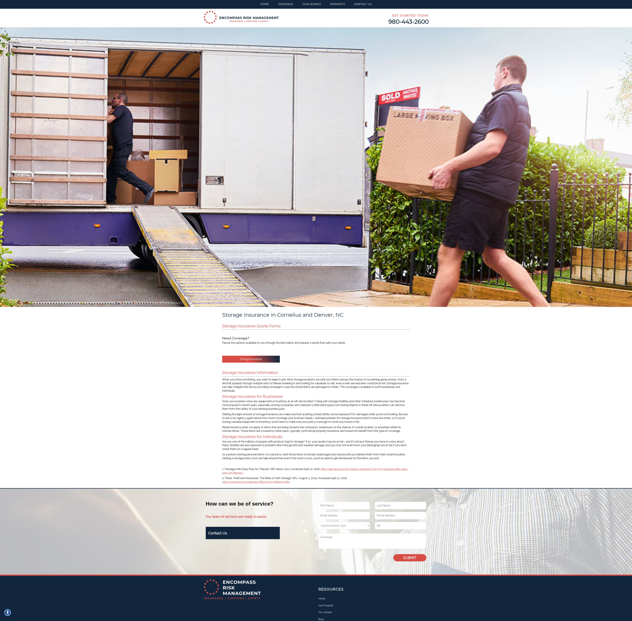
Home (321, 598)
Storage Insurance (251, 359)
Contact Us (217, 533)
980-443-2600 (408, 21)
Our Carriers (325, 612)
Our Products (325, 605)
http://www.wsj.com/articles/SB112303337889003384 (256, 481)
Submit (409, 558)
